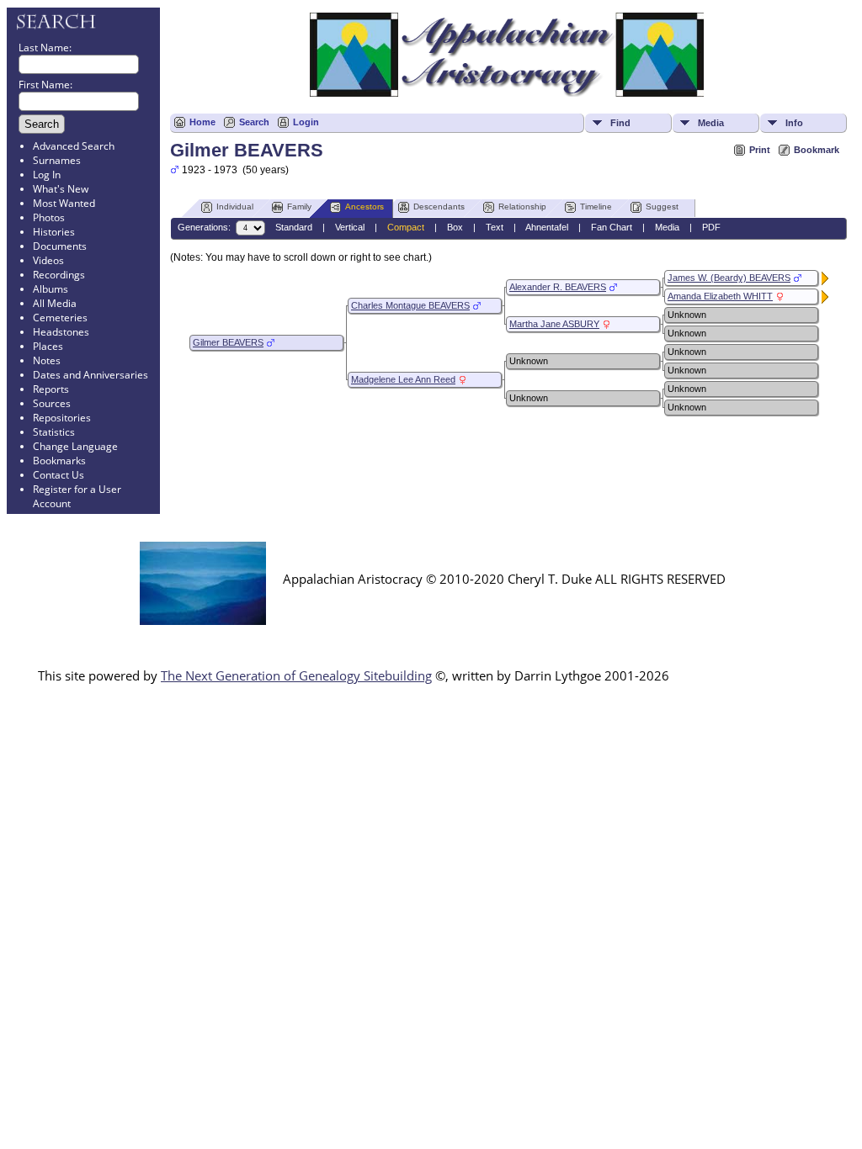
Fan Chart (611, 227)
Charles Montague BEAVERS (410, 305)
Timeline (596, 206)
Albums (50, 289)
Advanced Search (73, 146)
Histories (54, 232)
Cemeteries (60, 317)
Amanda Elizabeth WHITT (720, 296)
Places (48, 346)
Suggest (662, 206)
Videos (48, 260)
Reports (51, 389)
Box (455, 227)
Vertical (349, 227)
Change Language (75, 446)
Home (202, 122)
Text (494, 227)
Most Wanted (64, 203)
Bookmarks (59, 460)
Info (794, 123)
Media (711, 123)
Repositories (62, 417)
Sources (52, 403)
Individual (234, 206)
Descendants (439, 206)
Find (620, 123)
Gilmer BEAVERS (228, 342)
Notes (47, 360)
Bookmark (816, 150)
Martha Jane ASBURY (554, 324)
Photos (49, 217)
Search (254, 122)
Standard (293, 227)
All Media (55, 303)
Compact (405, 227)
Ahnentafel (546, 227)
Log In (47, 174)
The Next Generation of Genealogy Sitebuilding (296, 675)
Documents (60, 246)
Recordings (59, 274)
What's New (60, 189)
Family (299, 206)
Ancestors (364, 206)
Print (759, 150)
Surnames (57, 160)
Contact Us (58, 475)
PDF (711, 227)
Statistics (54, 432)
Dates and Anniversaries (90, 375)
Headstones (61, 332)
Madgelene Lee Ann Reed (403, 379)
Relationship (522, 206)
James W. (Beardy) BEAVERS (729, 278)
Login (306, 122)
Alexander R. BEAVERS (557, 287)
